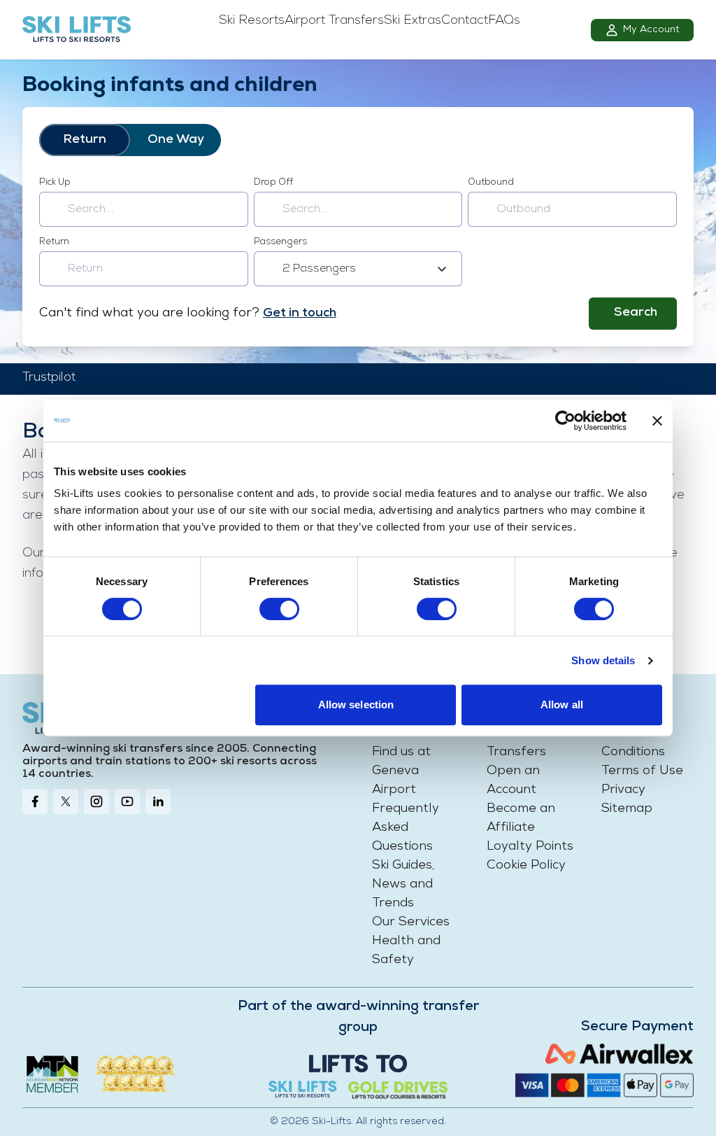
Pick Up (55, 182)
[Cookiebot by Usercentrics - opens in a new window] (565, 420)
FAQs (504, 21)
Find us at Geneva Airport (401, 771)
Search (635, 313)
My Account (651, 29)
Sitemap (626, 809)
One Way (176, 140)
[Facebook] (35, 801)
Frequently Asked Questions (405, 828)
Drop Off (273, 182)
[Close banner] (657, 421)
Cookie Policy (526, 866)
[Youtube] (127, 801)
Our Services (411, 922)
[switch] (279, 609)
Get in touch (299, 313)
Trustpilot (49, 378)
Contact (464, 21)
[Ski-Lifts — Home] (76, 30)
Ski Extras (412, 21)
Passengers (280, 241)
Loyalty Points (530, 847)
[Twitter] (65, 801)
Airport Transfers (334, 21)
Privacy (623, 790)
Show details (603, 660)
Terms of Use (642, 771)
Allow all (561, 704)
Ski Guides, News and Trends (403, 885)
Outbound (491, 182)
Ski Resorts (252, 21)
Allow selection (356, 704)
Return (84, 140)
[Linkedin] (158, 801)
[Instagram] (96, 801)
